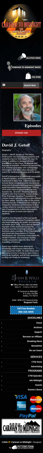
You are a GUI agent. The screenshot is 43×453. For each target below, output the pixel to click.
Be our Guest (35, 350)
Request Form (31, 302)
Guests (38, 385)
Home (39, 323)
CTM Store (37, 362)
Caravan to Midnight (21, 442)
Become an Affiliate (32, 336)
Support (38, 332)
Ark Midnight (35, 380)
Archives (38, 327)
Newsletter (36, 345)
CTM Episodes (35, 375)
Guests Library (35, 389)
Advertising (36, 366)
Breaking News (34, 341)
